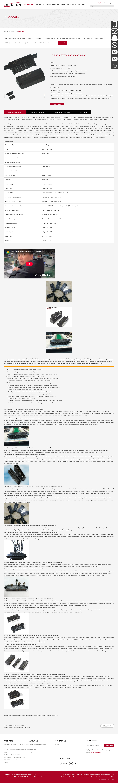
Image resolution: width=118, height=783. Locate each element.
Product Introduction (14, 112)
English (100, 3)
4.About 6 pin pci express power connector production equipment (25, 376)
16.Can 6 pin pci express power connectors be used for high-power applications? (29, 403)
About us (65, 4)
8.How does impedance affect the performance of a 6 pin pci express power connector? (31, 385)
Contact (57, 744)
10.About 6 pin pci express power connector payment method (24, 389)
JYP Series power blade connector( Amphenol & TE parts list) (23, 38)
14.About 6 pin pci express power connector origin (20, 398)
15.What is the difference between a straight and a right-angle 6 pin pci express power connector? (34, 400)
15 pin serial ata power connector (48, 715)
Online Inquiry (57, 104)
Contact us (75, 4)
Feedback (57, 747)
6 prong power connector (30, 715)
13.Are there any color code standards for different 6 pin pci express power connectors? (31, 396)
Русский (112, 3)
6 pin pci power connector (16, 725)
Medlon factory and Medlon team (38, 744)
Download (83, 112)
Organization (33, 749)
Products (28, 4)
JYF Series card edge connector (93, 38)
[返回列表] (107, 727)
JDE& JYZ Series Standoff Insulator (45, 43)
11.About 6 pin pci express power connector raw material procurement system (28, 392)
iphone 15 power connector (15, 715)
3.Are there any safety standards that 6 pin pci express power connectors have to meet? (31, 374)
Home (8, 31)
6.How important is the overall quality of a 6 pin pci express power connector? (28, 380)
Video (31, 752)
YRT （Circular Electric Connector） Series (18, 43)
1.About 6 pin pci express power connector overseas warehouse (24, 369)
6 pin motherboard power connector (19, 727)
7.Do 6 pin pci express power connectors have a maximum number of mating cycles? (30, 383)
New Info (62, 43)
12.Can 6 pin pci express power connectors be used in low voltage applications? (29, 394)
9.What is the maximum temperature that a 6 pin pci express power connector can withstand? (33, 387)
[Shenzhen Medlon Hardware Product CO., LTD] (12, 6)
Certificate (39, 4)
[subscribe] (109, 746)
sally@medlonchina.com (39, 777)
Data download (52, 4)
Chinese (106, 3)
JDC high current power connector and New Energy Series (63, 38)
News (84, 4)
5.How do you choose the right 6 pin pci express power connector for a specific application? (32, 378)
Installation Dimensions (62, 112)
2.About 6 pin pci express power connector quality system (22, 372)
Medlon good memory (35, 747)
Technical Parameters (38, 112)
